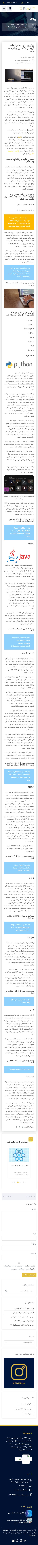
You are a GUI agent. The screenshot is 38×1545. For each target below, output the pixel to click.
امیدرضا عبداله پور (19, 60)
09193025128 (13, 1495)
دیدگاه (33, 1209)
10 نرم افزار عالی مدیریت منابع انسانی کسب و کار (17, 1521)
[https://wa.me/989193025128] (17, 1541)
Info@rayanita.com (21, 1490)
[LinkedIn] (25, 1541)
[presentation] (9, 1164)
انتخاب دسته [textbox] (27, 1342)
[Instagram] (21, 1541)
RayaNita (33, 1535)
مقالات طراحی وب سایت (25, 57)
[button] (26, 1182)
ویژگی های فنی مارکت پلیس (24, 1308)
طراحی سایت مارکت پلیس (24, 1409)
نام (34, 1234)
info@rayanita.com (11, 2)
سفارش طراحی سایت (25, 1404)
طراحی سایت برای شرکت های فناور (22, 1317)
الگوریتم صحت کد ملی (16, 1512)
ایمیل (33, 1243)
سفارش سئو (28, 1414)
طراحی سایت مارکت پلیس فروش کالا (22, 1325)
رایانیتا (20, 137)
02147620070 (27, 2)
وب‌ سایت (32, 1253)
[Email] (13, 1541)
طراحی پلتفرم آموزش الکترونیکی (23, 1312)
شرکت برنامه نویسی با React (19, 1165)
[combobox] (19, 1342)
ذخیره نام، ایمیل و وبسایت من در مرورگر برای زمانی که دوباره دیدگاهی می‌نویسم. (19, 1267)
